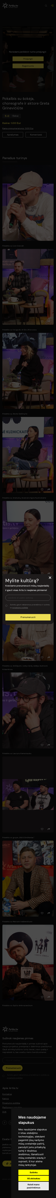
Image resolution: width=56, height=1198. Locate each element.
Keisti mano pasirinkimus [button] (33, 1186)
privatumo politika (20, 607)
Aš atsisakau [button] (33, 1178)
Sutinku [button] (34, 1172)
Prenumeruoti (28, 617)
